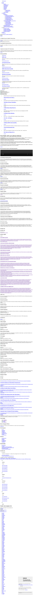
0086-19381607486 (4, 471)
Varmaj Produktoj (2, 458)
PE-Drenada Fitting (8, 17)
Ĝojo (5, 511)
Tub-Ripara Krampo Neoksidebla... (10, 102)
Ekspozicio (5, 7)
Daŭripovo (5, 8)
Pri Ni (3, 3)
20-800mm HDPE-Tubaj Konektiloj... (10, 122)
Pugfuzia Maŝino (8, 21)
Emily (1, 511)
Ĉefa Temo (7, 11)
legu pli (3, 59)
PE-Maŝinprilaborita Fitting (9, 19)
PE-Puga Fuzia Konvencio (9, 15)
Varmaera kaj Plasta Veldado (9, 24)
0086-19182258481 (4, 465)
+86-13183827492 (4, 496)
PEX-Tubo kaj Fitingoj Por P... (9, 132)
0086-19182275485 (4, 469)
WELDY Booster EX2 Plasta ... (9, 97)
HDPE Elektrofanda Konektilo (7, 68)
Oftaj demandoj (6, 12)
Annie (4, 511)
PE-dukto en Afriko (6, 28)
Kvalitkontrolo (6, 5)
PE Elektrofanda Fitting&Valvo (10, 16)
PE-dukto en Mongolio (7, 29)
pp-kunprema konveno (6, 62)
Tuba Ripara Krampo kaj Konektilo (7, 446)
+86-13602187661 (4, 499)
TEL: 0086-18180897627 (5, 455)
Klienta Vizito (6, 6)
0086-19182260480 (4, 487)
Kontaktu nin (4, 441)
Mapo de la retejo (8, 458)
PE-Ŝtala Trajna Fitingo (9, 18)
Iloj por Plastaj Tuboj (8, 23)
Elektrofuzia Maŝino (8, 22)
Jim (2, 511)
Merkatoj (3, 32)
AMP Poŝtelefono (13, 458)
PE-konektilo (5, 14)
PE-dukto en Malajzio (7, 31)
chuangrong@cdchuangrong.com (6, 477)
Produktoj (3, 13)
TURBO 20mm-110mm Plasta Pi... (10, 107)
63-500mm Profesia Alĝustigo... (9, 113)
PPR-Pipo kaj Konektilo (6, 74)
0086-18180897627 (7, 34)
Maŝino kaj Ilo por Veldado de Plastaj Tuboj (10, 20)
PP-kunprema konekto (7, 25)
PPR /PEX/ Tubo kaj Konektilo (8, 26)
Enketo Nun (2, 426)
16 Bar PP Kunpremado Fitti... (9, 127)
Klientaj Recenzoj (6, 4)
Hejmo (3, 2)
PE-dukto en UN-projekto (7, 30)
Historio (3, 434)
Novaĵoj (5, 9)
